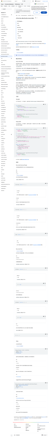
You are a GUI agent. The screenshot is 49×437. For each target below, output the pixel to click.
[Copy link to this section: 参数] (18, 359)
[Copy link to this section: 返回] (18, 374)
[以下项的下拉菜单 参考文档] (22, 6)
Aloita (44, 12)
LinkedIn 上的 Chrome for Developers (41, 429)
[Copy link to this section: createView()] (23, 344)
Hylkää (36, 12)
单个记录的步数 (30, 75)
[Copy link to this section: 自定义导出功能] (24, 61)
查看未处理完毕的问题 (17, 427)
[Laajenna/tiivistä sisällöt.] (22, 21)
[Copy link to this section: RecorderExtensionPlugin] (28, 165)
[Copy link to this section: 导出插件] (21, 99)
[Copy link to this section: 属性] (18, 170)
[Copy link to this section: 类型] (19, 162)
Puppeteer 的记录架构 (32, 194)
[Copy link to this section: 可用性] (20, 49)
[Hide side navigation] (11, 435)
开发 (9, 6)
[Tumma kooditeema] (43, 104)
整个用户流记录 (22, 73)
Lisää (15, 1)
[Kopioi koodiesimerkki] (45, 104)
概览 (1, 6)
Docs (2, 4)
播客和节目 (27, 430)
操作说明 (13, 6)
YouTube (38, 427)
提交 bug (15, 425)
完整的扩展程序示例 (25, 159)
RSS (37, 431)
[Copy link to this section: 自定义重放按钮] (24, 83)
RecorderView (19, 376)
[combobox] (26, 1)
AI (16, 6)
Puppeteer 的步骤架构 (37, 244)
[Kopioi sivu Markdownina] (36, 18)
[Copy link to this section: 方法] (19, 341)
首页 (16, 15)
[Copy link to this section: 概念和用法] (23, 58)
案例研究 (27, 427)
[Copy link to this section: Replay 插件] (22, 121)
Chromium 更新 (28, 425)
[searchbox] (6, 9)
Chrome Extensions (9, 4)
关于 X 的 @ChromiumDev (41, 425)
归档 (26, 428)
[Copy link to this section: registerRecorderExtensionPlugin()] (32, 380)
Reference (17, 4)
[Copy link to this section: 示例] (19, 96)
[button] (6, 151)
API (22, 4)
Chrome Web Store (30, 6)
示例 (25, 6)
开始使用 (5, 6)
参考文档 (19, 6)
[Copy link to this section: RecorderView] (23, 249)
